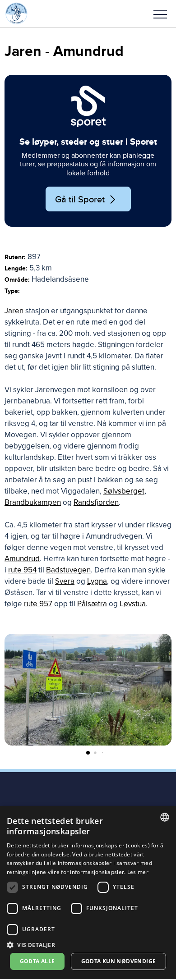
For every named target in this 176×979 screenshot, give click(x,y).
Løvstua (133, 603)
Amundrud (22, 558)
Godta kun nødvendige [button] (118, 961)
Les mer (137, 872)
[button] (160, 13)
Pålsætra (92, 603)
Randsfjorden (96, 502)
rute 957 (38, 603)
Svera (64, 581)
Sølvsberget (123, 491)
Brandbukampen (33, 502)
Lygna (97, 581)
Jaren (14, 311)
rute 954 (22, 570)
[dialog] (88, 892)
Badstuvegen (68, 570)
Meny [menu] (160, 13)
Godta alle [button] (37, 961)
